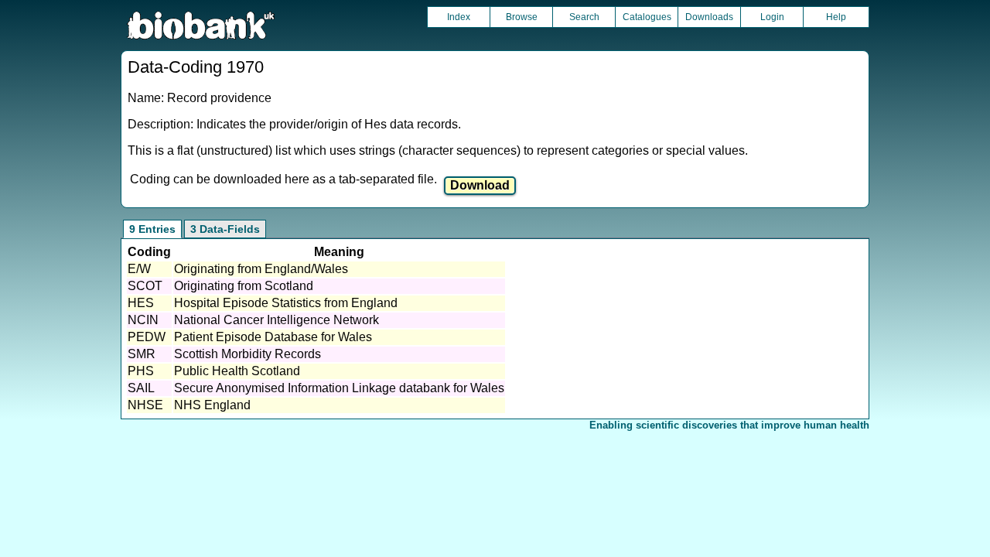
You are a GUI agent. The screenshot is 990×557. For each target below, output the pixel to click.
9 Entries (152, 229)
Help (836, 17)
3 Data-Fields (225, 229)
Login (772, 17)
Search (584, 17)
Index (458, 17)
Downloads (709, 17)
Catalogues (647, 17)
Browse (522, 17)
